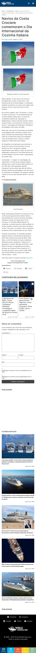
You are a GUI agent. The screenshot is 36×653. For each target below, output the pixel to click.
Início (3, 11)
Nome (4, 355)
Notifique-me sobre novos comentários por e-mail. (17, 371)
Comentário (6, 333)
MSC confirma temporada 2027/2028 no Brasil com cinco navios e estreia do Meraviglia (17, 565)
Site (3, 362)
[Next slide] (31, 299)
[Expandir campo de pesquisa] (28, 3)
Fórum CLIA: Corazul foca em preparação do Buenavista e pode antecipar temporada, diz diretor (17, 531)
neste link (29, 258)
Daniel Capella (8, 39)
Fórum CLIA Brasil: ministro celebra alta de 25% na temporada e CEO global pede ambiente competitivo (18, 599)
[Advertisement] (18, 410)
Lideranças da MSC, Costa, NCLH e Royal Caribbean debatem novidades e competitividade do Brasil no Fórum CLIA (17, 461)
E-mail (21, 355)
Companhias (10, 11)
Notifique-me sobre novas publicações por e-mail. (17, 377)
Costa (17, 11)
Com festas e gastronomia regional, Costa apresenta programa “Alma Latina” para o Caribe (25, 304)
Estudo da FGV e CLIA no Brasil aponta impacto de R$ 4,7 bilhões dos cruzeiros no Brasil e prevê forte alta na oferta (18, 497)
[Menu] (33, 3)
